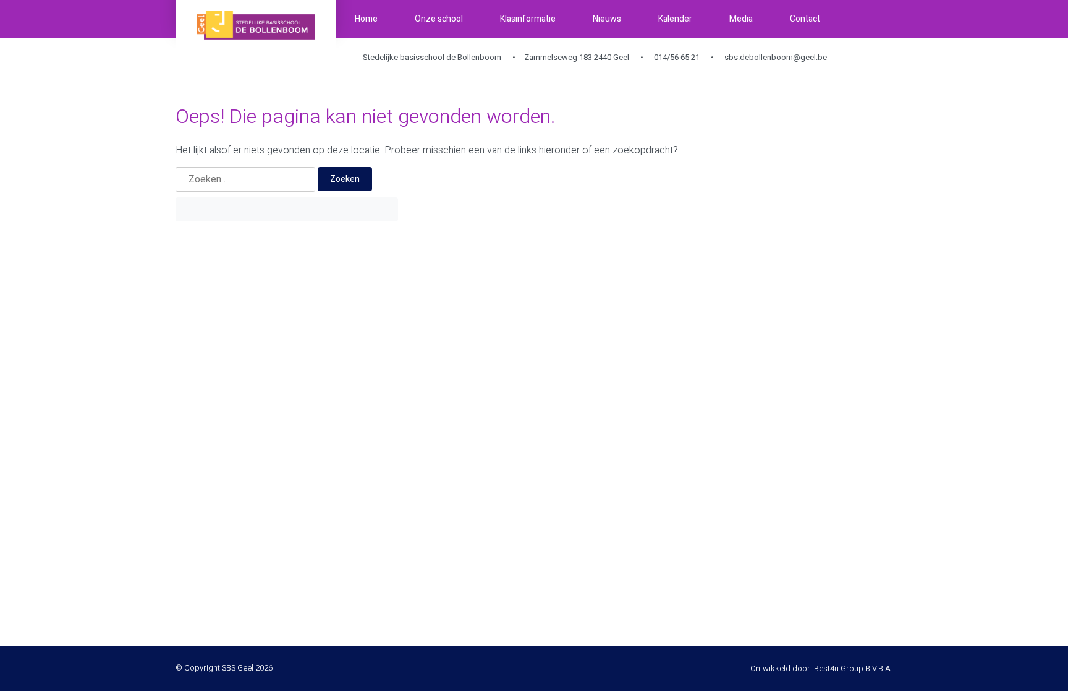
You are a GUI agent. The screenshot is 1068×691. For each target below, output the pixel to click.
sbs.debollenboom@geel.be (775, 57)
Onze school (439, 18)
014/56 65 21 (676, 57)
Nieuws (607, 18)
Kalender (675, 18)
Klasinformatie (528, 18)
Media (741, 18)
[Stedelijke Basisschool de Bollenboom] (256, 25)
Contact (805, 18)
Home (366, 18)
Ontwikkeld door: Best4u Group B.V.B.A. (821, 668)
